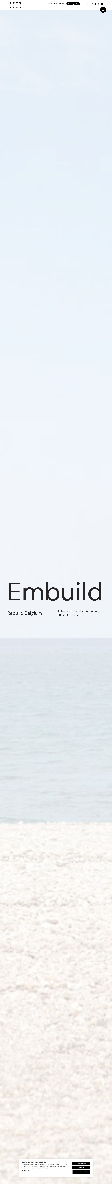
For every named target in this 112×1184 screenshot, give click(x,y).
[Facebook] (95, 4)
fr (87, 4)
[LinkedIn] (98, 4)
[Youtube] (102, 4)
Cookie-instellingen (81, 1171)
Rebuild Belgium (52, 4)
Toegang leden (73, 4)
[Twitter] (93, 4)
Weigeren (81, 1167)
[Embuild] (15, 5)
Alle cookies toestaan (81, 1163)
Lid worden (61, 4)
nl (85, 4)
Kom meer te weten (26, 1170)
